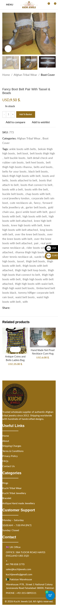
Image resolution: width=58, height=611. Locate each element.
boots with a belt (12, 189)
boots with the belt (36, 189)
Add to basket (25, 115)
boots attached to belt (23, 180)
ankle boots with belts (22, 149)
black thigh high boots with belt (21, 176)
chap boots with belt (37, 194)
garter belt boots (36, 207)
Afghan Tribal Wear (25, 75)
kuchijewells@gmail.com (19, 574)
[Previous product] (4, 82)
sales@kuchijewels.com (18, 569)
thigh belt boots (35, 261)
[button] (12, 349)
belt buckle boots (14, 158)
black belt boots (38, 171)
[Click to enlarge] (8, 48)
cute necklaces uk (21, 203)
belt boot (22, 153)
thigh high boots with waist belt (34, 284)
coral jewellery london (15, 198)
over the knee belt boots (30, 234)
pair (36, 243)
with (25, 302)
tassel (20, 261)
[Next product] (11, 82)
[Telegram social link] (30, 308)
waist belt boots (25, 297)
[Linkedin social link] (23, 308)
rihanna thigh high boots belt (32, 252)
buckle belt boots (12, 194)
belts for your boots (14, 171)
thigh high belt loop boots (30, 270)
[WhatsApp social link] (27, 308)
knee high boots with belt (26, 225)
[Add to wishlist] (18, 349)
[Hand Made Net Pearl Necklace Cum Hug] (43, 337)
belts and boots (43, 167)
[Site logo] (29, 4)
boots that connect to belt (36, 185)
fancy (37, 203)
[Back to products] (8, 82)
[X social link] (16, 308)
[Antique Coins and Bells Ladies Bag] (15, 341)
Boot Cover (48, 75)
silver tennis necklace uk (17, 257)
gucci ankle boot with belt (31, 212)
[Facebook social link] (12, 308)
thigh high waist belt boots (18, 288)
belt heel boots (35, 162)
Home (6, 75)
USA (51, 248)
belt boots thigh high (42, 153)
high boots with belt (35, 216)
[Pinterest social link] (19, 308)
